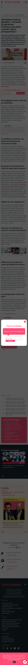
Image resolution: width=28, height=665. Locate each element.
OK (14, 662)
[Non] (26, 659)
